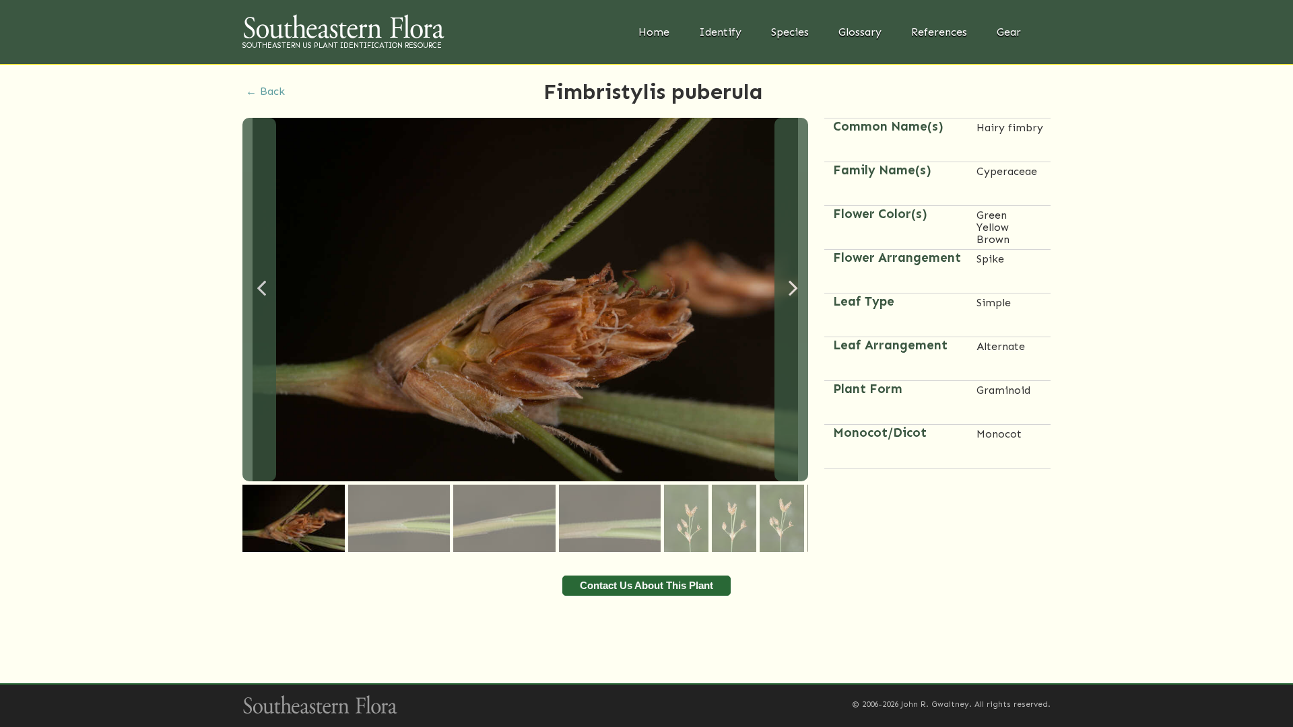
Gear (1009, 32)
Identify (720, 32)
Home (653, 32)
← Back (265, 91)
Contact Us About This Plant (646, 585)
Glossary (860, 32)
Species (790, 32)
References (939, 32)
